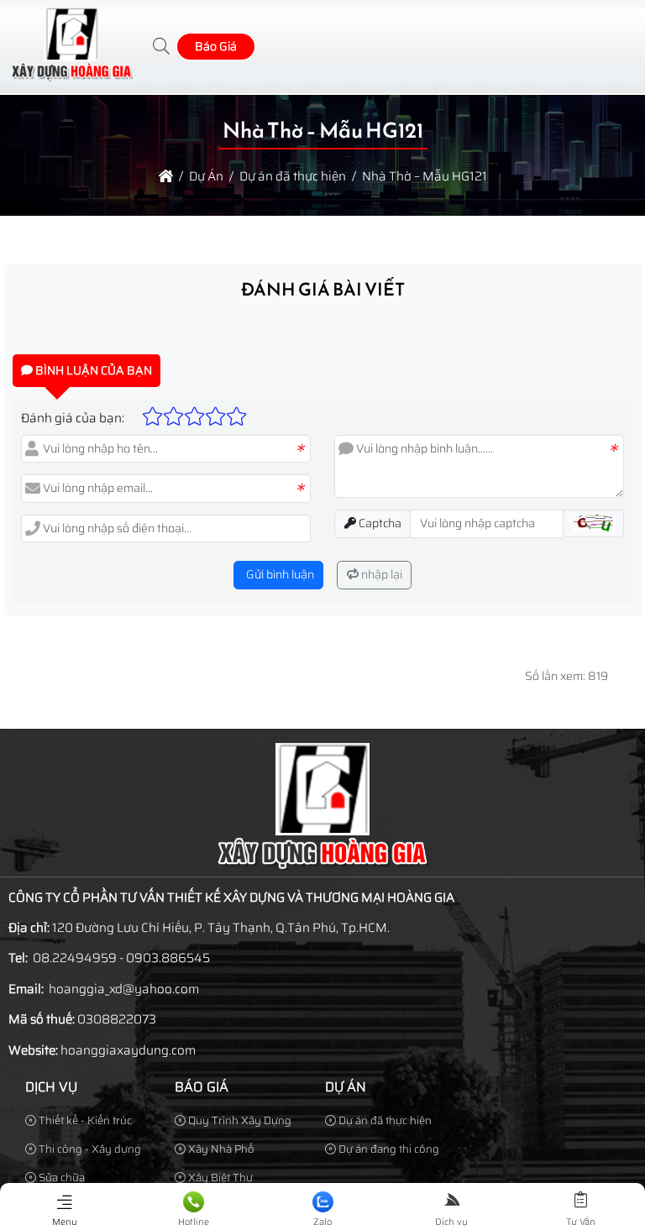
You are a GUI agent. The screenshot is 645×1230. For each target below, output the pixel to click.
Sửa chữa (60, 1177)
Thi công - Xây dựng (88, 1149)
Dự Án (345, 1086)
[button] (162, 46)
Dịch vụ (51, 1086)
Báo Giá (216, 46)
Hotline (193, 1222)
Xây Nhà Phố (220, 1149)
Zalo (322, 1222)
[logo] (71, 77)
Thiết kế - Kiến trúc (84, 1120)
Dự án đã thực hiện (384, 1120)
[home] (166, 176)
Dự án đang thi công (387, 1149)
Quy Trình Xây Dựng (238, 1120)
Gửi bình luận (279, 574)
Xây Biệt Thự (219, 1177)
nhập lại (380, 574)
